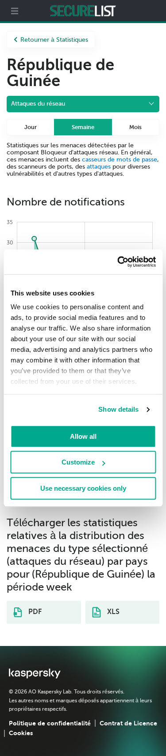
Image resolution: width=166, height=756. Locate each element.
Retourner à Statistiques (54, 39)
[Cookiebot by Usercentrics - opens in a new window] (118, 262)
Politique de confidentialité (50, 723)
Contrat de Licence (128, 723)
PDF (34, 612)
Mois (135, 127)
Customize (78, 462)
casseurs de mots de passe (119, 159)
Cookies (21, 732)
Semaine (83, 127)
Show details (118, 409)
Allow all (83, 436)
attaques (99, 166)
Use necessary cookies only (83, 488)
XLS (112, 612)
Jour (30, 127)
